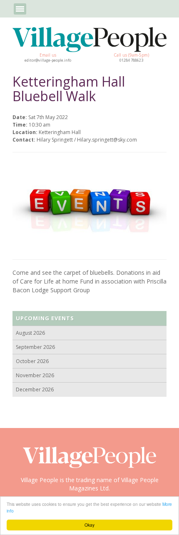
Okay (89, 525)
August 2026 (30, 332)
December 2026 (35, 389)
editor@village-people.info (48, 60)
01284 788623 (131, 60)
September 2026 (35, 347)
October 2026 (32, 361)
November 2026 (35, 375)
